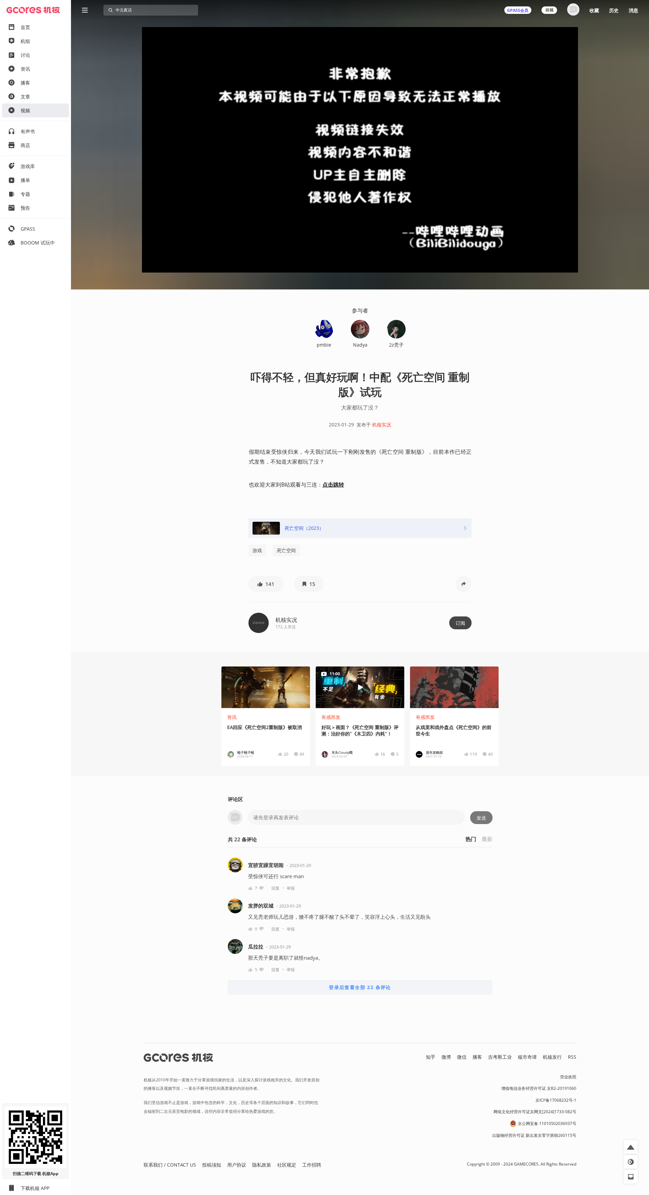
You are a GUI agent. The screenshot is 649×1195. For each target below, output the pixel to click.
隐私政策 (261, 1165)
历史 (614, 10)
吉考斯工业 (500, 1057)
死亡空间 (286, 550)
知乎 (430, 1057)
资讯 (232, 717)
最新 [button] (487, 839)
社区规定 (286, 1165)
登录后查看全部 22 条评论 (360, 987)
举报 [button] (291, 888)
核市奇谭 (527, 1057)
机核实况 (381, 424)
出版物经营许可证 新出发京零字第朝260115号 (534, 1135)
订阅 (460, 623)
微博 (446, 1057)
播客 (477, 1057)
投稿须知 (211, 1165)
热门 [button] (470, 839)
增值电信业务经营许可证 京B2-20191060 (538, 1088)
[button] (265, 584)
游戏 (257, 550)
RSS (572, 1057)
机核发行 (552, 1057)
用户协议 (236, 1165)
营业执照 (568, 1077)
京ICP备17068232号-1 (555, 1100)
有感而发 (330, 717)
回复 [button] (275, 888)
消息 (633, 10)
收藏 (594, 10)
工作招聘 (311, 1165)
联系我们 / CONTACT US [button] (170, 1165)
